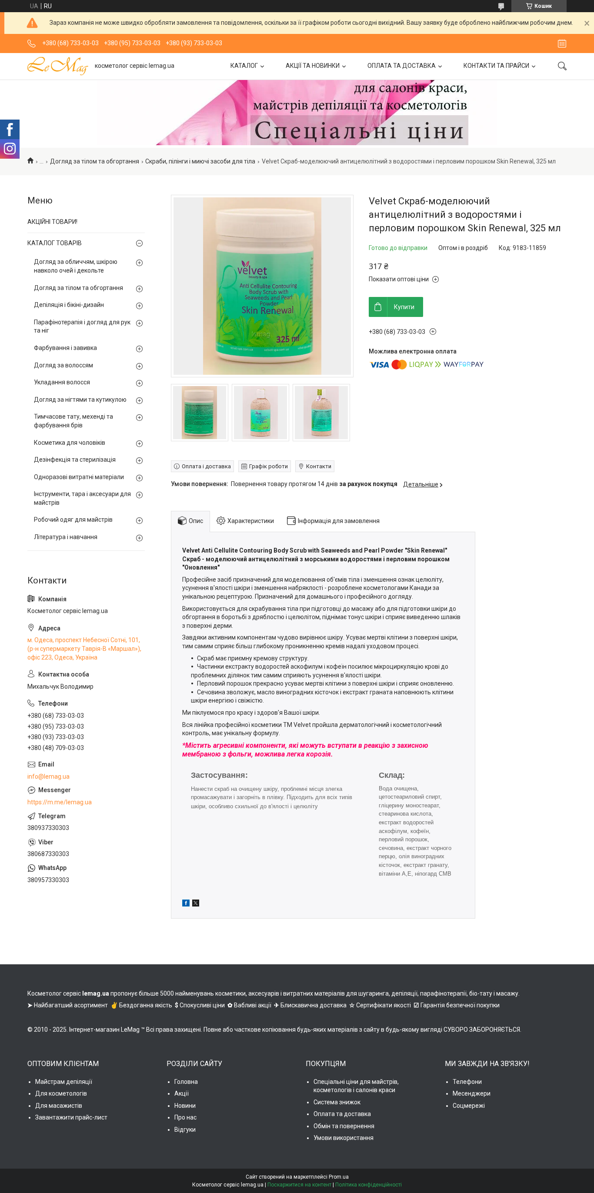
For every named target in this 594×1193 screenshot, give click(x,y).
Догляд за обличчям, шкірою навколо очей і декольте (75, 266)
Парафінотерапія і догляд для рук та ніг (82, 326)
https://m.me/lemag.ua (59, 802)
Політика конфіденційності (368, 1185)
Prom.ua (339, 1177)
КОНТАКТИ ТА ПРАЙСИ (496, 65)
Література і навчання (65, 536)
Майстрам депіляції (63, 1081)
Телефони (467, 1081)
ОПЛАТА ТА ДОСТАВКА (401, 65)
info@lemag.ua (48, 776)
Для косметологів (61, 1093)
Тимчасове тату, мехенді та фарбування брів (73, 421)
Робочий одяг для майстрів (73, 519)
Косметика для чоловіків (69, 442)
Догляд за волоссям (63, 365)
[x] (195, 904)
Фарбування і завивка (65, 347)
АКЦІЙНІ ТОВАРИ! (52, 221)
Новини (185, 1105)
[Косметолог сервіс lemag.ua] (57, 66)
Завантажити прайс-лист (71, 1117)
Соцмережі (469, 1105)
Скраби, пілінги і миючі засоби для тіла (200, 161)
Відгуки (185, 1129)
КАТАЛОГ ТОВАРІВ (54, 243)
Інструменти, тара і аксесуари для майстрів (82, 498)
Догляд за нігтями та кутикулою (80, 399)
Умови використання (344, 1137)
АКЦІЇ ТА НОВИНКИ (313, 65)
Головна (186, 1081)
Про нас (185, 1117)
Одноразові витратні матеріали (79, 476)
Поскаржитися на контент (299, 1185)
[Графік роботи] (562, 43)
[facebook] (186, 904)
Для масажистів (58, 1105)
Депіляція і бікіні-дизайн (69, 304)
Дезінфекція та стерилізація (75, 459)
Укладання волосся (62, 382)
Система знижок (337, 1102)
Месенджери (472, 1093)
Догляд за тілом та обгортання (94, 161)
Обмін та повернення (344, 1126)
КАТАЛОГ (244, 65)
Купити (404, 306)
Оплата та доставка (342, 1113)
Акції (181, 1093)
